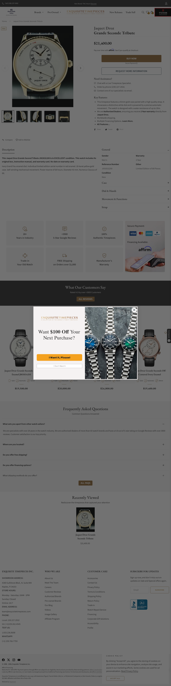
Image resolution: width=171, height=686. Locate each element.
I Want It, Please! (59, 357)
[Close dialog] (134, 310)
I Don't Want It (59, 366)
